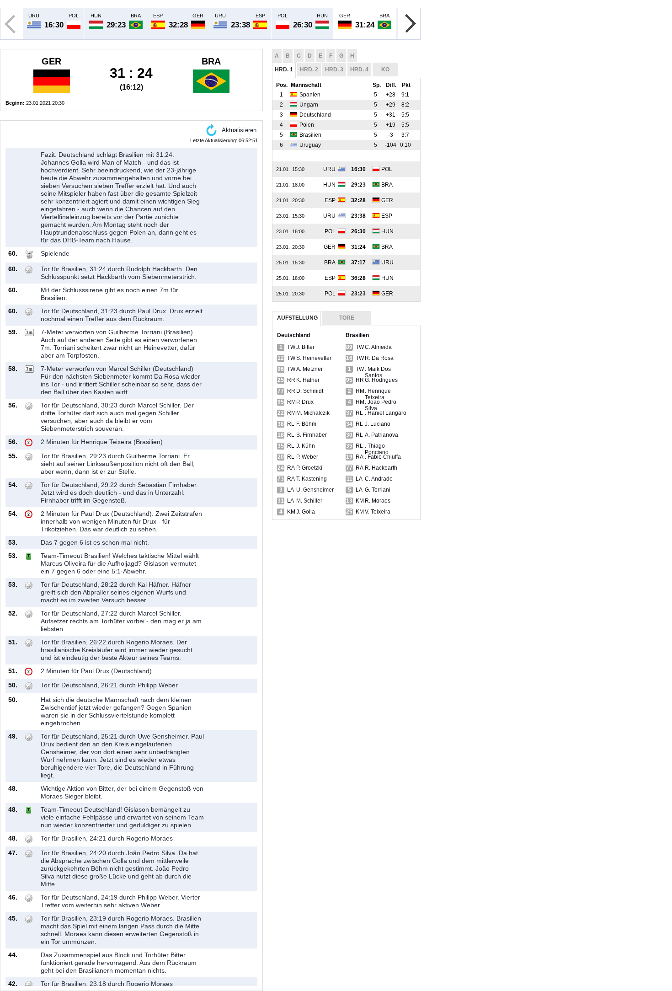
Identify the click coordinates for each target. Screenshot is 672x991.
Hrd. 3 (334, 69)
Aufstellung (297, 318)
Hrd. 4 (359, 69)
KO (385, 69)
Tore (346, 318)
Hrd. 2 (309, 69)
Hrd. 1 (284, 69)
